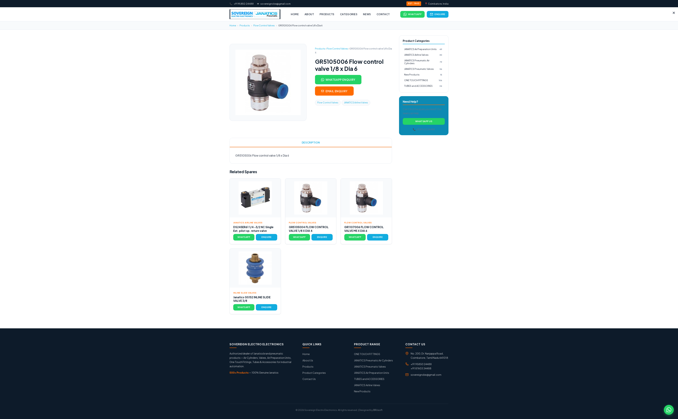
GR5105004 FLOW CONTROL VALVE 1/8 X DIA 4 (309, 228)
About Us (307, 360)
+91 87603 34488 (421, 368)
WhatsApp (414, 14)
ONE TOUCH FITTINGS (423, 80)
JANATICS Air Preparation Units (423, 49)
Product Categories (314, 372)
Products (327, 14)
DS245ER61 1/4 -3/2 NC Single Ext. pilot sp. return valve (253, 228)
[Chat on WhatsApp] (669, 410)
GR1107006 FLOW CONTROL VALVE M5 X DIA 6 (364, 228)
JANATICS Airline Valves (356, 102)
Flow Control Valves (264, 25)
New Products (423, 74)
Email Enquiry (337, 91)
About (309, 14)
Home (295, 14)
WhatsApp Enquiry (340, 79)
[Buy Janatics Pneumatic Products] (255, 14)
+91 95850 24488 (242, 3)
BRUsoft (377, 410)
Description (311, 142)
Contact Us (309, 378)
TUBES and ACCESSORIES (423, 85)
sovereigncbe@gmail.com (274, 3)
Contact (383, 14)
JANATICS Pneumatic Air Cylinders (423, 62)
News (367, 14)
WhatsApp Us (423, 121)
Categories (349, 14)
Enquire (440, 14)
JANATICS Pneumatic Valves (423, 69)
